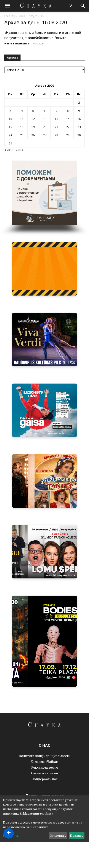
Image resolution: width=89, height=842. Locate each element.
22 (68, 127)
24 (10, 135)
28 (56, 135)
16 (79, 119)
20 (44, 127)
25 (22, 135)
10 (10, 119)
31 (10, 143)
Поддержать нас (44, 779)
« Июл (8, 150)
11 (22, 119)
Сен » (20, 150)
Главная (9, 16)
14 (56, 119)
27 (44, 135)
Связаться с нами (44, 773)
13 (44, 119)
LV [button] (69, 6)
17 (10, 127)
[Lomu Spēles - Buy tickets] (44, 551)
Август (33, 16)
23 (79, 127)
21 (56, 127)
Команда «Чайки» (45, 761)
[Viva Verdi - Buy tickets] (44, 339)
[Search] (83, 6)
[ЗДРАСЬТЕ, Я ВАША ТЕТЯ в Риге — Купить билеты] (44, 481)
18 (22, 127)
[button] (7, 6)
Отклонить (58, 835)
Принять (76, 835)
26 (33, 135)
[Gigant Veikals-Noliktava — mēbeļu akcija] (44, 269)
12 (33, 119)
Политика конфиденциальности (44, 756)
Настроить (11, 835)
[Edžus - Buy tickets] (44, 410)
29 (68, 135)
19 (33, 127)
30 (79, 135)
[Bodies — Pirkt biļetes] (44, 641)
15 (68, 119)
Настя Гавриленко (16, 43)
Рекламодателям (44, 767)
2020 (22, 16)
